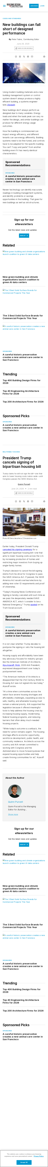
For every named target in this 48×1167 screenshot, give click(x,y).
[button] (4, 6)
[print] (44, 56)
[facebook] (16, 56)
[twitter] (24, 56)
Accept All (24, 1162)
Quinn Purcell (24, 484)
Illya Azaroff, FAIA (11, 665)
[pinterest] (28, 56)
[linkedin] (20, 56)
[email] (32, 56)
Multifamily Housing (11, 452)
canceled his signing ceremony (17, 549)
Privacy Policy (39, 1156)
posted (34, 604)
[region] (24, 1158)
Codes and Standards (12, 18)
